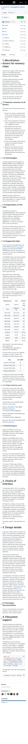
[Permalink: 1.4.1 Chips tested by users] (1, 385)
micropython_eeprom (18, 7)
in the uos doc (6, 537)
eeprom (6, 25)
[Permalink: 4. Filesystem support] (1, 618)
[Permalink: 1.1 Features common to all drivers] (1, 103)
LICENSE (6, 44)
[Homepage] (14, 2)
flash (5, 28)
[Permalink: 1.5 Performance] (1, 426)
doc (6, 609)
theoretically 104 (18, 586)
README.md (7, 47)
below (20, 250)
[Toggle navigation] (2, 2)
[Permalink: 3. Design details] (1, 527)
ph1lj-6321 (11, 422)
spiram (6, 34)
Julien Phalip (11, 404)
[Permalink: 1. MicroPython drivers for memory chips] (1, 63)
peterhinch (6, 7)
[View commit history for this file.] (24, 22)
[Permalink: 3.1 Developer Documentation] (1, 604)
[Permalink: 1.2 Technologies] (1, 158)
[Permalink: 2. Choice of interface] (1, 482)
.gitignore (6, 37)
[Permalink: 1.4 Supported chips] (1, 241)
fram (5, 31)
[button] (24, 656)
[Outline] (26, 54)
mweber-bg (11, 409)
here (20, 535)
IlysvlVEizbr (7, 415)
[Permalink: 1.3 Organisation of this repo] (1, 206)
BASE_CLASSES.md (9, 40)
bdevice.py (7, 50)
